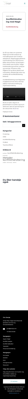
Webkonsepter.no (14, 393)
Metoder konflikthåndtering (14, 159)
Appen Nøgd (6, 339)
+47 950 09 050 (11, 331)
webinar (14, 162)
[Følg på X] (14, 397)
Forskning (6, 134)
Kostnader (5, 155)
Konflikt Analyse (7, 341)
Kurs (4, 360)
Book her (16, 108)
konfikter (5, 153)
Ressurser (6, 365)
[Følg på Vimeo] (17, 397)
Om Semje (6, 355)
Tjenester (5, 346)
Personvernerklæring (9, 348)
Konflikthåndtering (12, 27)
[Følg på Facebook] (11, 397)
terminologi (9, 162)
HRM (4, 137)
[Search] (23, 125)
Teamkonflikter (8, 145)
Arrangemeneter (7, 362)
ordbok (4, 162)
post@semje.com (11, 328)
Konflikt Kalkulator (8, 344)
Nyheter (5, 357)
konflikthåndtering (15, 153)
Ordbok (5, 142)
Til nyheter (14, 381)
